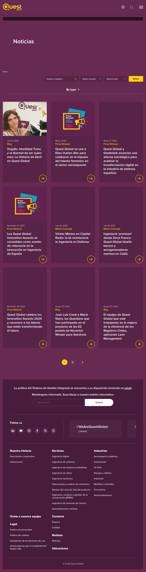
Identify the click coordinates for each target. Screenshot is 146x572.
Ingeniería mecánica (62, 478)
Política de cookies (19, 535)
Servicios (58, 450)
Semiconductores (103, 495)
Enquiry (56, 522)
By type (71, 89)
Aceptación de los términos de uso (27, 540)
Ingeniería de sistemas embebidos (69, 467)
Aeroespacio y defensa (105, 456)
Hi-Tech (98, 467)
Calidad (56, 527)
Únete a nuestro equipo (25, 516)
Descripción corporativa (22, 456)
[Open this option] (123, 7)
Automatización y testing (64, 508)
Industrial (99, 478)
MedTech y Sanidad (104, 484)
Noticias (56, 540)
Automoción (100, 462)
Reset (136, 78)
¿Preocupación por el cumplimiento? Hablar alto (28, 547)
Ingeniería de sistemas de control (69, 503)
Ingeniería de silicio (62, 473)
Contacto (58, 516)
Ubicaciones (16, 462)
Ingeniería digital (60, 456)
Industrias (100, 450)
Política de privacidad (21, 529)
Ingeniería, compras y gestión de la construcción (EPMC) (70, 496)
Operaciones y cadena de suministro (70, 484)
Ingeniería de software (63, 462)
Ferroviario (99, 489)
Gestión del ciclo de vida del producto (71, 489)
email (127, 388)
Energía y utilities (102, 473)
